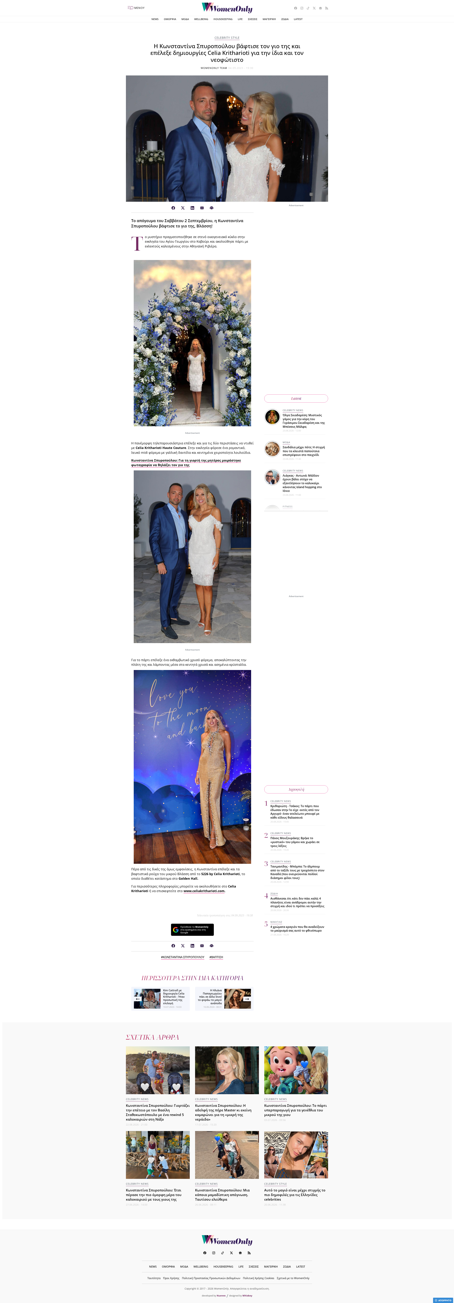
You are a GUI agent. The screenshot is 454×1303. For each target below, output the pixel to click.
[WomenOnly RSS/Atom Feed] (325, 8)
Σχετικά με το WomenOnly (293, 1278)
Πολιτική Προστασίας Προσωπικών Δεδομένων (211, 1278)
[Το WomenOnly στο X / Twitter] (313, 8)
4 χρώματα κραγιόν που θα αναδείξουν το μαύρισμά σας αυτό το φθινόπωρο (297, 929)
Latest (296, 398)
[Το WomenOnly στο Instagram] (300, 8)
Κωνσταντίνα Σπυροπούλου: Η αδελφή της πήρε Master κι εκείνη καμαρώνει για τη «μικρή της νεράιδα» (223, 1112)
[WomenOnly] (227, 8)
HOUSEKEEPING (223, 19)
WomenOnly (227, 1240)
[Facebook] (173, 208)
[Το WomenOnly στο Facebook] (294, 8)
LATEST (298, 19)
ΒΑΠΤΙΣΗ (217, 957)
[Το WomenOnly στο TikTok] (306, 8)
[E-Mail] (202, 208)
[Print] (211, 208)
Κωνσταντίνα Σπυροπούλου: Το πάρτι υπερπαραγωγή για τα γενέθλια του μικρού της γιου (295, 1110)
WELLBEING (201, 19)
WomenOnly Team (214, 68)
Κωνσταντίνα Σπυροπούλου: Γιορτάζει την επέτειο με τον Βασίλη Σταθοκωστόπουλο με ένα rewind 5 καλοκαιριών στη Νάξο (158, 1112)
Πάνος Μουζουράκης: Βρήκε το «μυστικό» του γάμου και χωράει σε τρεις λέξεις (295, 842)
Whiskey (247, 1295)
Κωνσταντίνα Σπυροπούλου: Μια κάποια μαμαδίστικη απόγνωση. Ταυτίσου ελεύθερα (222, 1195)
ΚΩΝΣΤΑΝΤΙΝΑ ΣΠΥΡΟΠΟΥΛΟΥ (183, 957)
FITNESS (288, 506)
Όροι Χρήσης (171, 1278)
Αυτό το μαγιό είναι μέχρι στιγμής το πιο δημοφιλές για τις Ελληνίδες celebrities (294, 1195)
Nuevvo (221, 1295)
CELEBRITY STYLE (227, 38)
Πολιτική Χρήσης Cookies (258, 1278)
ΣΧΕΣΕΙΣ (252, 19)
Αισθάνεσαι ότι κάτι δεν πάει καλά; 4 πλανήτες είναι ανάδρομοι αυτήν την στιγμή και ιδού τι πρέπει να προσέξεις (297, 902)
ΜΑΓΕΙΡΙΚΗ (269, 19)
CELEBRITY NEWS (293, 410)
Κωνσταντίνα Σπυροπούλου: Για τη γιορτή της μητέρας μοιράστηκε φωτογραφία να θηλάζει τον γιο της (186, 462)
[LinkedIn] (192, 208)
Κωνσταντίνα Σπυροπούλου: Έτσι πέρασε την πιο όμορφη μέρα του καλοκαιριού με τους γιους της (153, 1195)
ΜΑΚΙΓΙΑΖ (276, 921)
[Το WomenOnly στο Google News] (319, 8)
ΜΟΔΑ (185, 19)
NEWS (155, 19)
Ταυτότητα (153, 1278)
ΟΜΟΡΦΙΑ (170, 19)
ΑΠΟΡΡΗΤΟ (444, 1300)
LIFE (240, 19)
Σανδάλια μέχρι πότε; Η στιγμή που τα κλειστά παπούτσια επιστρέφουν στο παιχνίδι (304, 451)
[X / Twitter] (182, 208)
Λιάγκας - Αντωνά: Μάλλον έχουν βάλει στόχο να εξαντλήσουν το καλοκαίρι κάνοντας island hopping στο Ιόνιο (302, 483)
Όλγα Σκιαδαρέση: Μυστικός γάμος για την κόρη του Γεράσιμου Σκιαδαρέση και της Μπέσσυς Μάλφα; (304, 421)
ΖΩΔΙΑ (285, 19)
